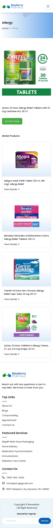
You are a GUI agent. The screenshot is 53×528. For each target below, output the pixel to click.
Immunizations (10, 456)
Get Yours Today (12, 121)
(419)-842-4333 (15, 477)
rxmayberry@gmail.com (19, 483)
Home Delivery (10, 446)
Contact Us (8, 424)
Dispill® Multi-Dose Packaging (18, 441)
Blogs (5, 410)
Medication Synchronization (17, 451)
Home (5, 28)
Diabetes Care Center (14, 460)
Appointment (9, 420)
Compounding (10, 415)
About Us (7, 405)
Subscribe (44, 521)
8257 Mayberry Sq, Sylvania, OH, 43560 (27, 489)
